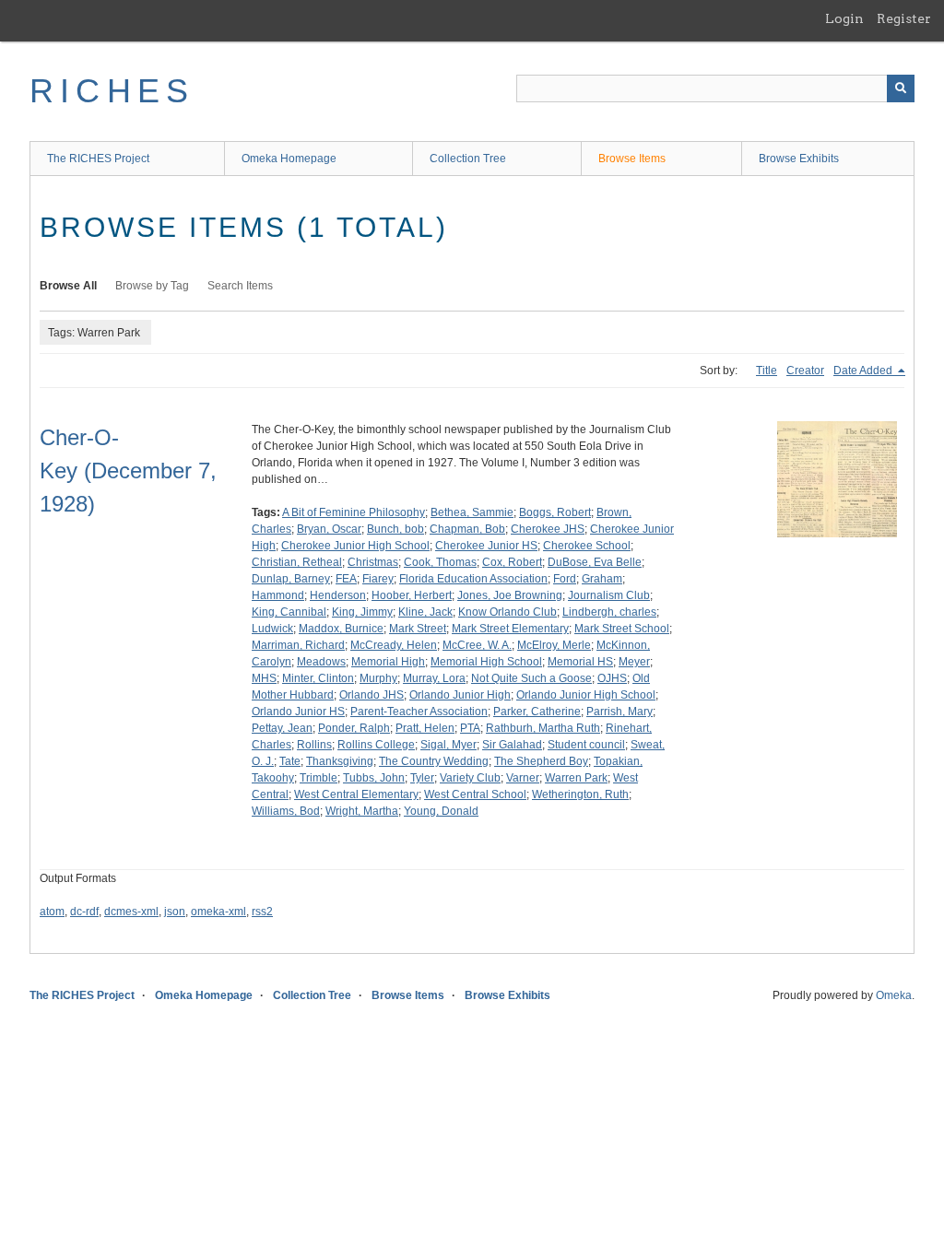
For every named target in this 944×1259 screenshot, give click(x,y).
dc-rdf (84, 911)
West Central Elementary (356, 794)
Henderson (338, 595)
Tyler (422, 777)
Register (904, 18)
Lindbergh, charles (609, 612)
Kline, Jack (425, 612)
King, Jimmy (362, 612)
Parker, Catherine (537, 711)
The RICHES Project (98, 158)
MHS (264, 678)
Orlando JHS (371, 694)
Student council (586, 744)
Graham (602, 578)
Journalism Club (609, 595)
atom (52, 911)
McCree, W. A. (477, 645)
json (174, 911)
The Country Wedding (434, 761)
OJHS (612, 678)
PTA (470, 728)
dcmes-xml (131, 911)
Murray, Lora (434, 678)
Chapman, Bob (467, 529)
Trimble (318, 777)
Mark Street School (621, 628)
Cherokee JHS (547, 529)
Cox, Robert (512, 562)
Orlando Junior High (460, 694)
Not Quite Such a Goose (531, 678)
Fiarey (378, 578)
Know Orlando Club (507, 612)
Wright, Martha (361, 811)
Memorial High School (486, 661)
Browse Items (632, 158)
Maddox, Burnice (341, 628)
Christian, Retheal (297, 562)
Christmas (373, 562)
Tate (290, 761)
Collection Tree (468, 158)
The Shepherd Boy (541, 761)
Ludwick (272, 628)
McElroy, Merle (554, 645)
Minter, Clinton (318, 678)
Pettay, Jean (282, 728)
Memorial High (388, 661)
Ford (564, 578)
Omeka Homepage (289, 158)
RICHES (112, 91)
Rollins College (376, 744)
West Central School (475, 794)
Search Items (240, 285)
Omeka (894, 995)
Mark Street (417, 628)
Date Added (864, 370)
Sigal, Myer (448, 744)
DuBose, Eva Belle (595, 562)
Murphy (378, 678)
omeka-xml (218, 911)
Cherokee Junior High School (355, 545)
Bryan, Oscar (329, 529)
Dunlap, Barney (291, 578)
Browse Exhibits (799, 158)
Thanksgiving (339, 761)
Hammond (278, 595)
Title (766, 370)
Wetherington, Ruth (580, 794)
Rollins (314, 744)
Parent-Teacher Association (419, 711)
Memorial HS (580, 661)
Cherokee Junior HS (486, 545)
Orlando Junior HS (298, 711)
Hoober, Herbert (412, 595)
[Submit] (900, 88)
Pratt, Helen (424, 728)
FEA (346, 578)
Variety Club (470, 777)
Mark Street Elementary (510, 628)
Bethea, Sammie (472, 512)
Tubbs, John (374, 777)
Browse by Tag (152, 285)
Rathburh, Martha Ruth (543, 728)
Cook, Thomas (440, 562)
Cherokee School (587, 545)
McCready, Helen (393, 645)
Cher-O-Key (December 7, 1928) (128, 470)
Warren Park (576, 777)
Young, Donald (441, 811)
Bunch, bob (395, 529)
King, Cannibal (289, 612)
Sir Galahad (512, 744)
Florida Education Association (473, 578)
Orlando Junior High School (585, 694)
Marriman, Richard (298, 645)
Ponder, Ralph (354, 728)
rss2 (262, 911)
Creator (805, 370)
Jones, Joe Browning (509, 595)
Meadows (321, 661)
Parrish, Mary (619, 711)
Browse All (68, 285)
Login (844, 18)
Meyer (634, 661)
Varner (522, 777)
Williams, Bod (286, 811)
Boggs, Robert (555, 512)
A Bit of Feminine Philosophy (353, 512)
